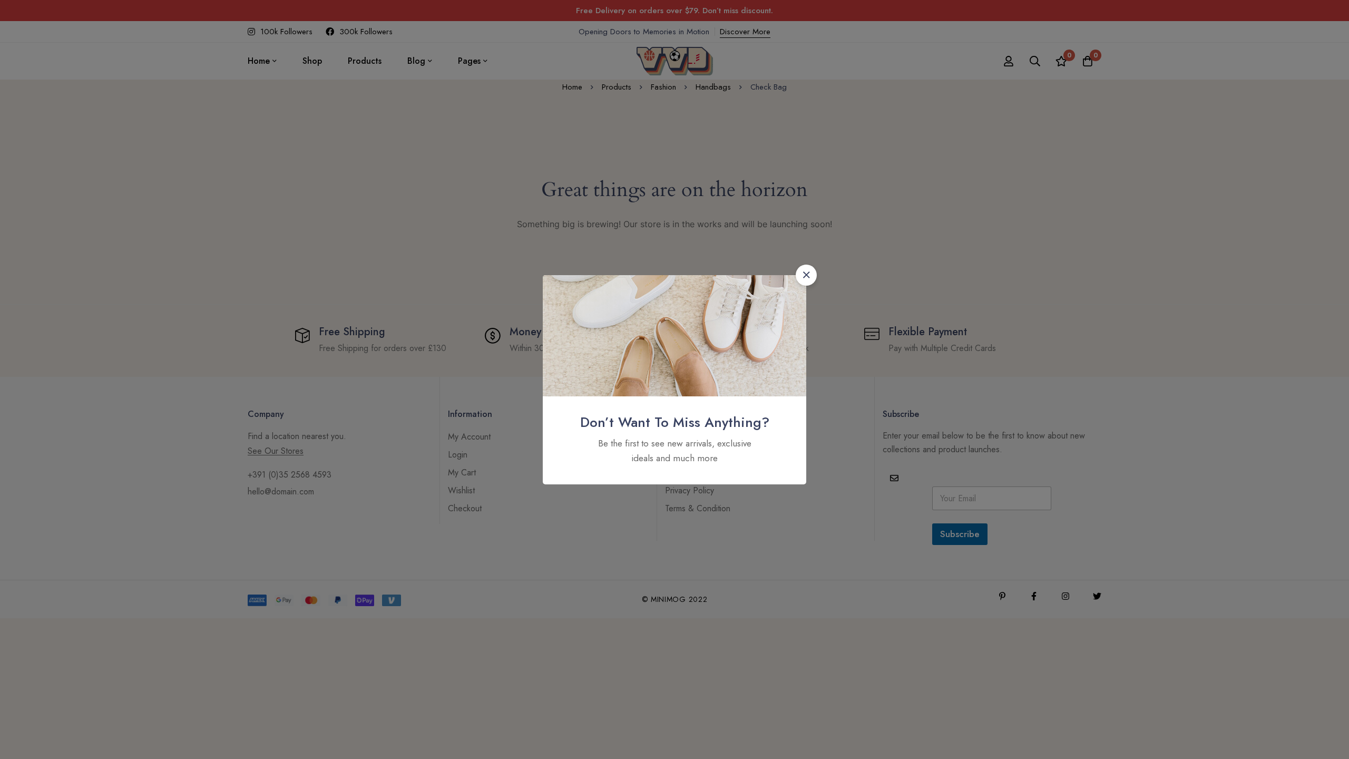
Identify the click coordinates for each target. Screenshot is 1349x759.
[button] (806, 275)
